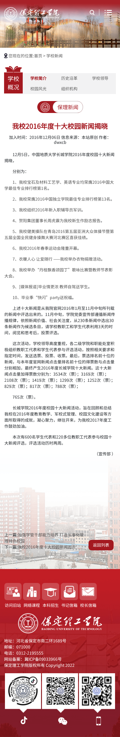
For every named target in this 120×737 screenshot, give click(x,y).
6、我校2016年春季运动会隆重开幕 (45, 248)
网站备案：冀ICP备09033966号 (33, 659)
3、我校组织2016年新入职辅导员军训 (47, 210)
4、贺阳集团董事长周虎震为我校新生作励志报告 (56, 221)
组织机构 (69, 89)
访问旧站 (13, 605)
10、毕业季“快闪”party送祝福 (42, 298)
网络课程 (32, 605)
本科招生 (51, 605)
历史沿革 (69, 78)
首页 (38, 56)
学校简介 (38, 78)
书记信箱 (69, 605)
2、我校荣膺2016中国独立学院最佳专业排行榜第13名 (61, 199)
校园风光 (38, 89)
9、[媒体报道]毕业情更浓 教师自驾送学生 (50, 287)
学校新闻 (54, 56)
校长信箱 (88, 605)
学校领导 (100, 78)
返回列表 (101, 545)
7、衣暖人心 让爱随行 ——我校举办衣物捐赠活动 (57, 259)
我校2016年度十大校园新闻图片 (47, 547)
